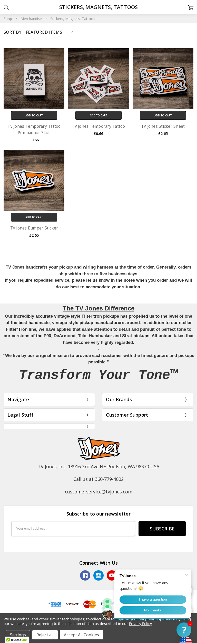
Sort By (13, 32)
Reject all (45, 635)
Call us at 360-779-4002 (98, 479)
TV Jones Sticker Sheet (163, 126)
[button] (183, 629)
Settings (18, 635)
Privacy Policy (140, 623)
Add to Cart (34, 115)
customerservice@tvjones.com (98, 492)
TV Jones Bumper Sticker (34, 228)
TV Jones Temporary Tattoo (98, 126)
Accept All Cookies (81, 635)
